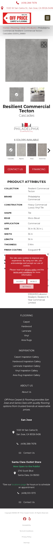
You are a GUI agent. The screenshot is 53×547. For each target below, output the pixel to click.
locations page (19, 484)
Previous (4, 93)
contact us (28, 453)
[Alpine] (21, 150)
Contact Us (15, 169)
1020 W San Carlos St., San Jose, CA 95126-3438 (29, 8)
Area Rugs (26, 340)
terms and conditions (22, 272)
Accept (19, 281)
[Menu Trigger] (47, 18)
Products (31, 28)
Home (6, 28)
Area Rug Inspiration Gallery (26, 375)
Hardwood (26, 326)
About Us (26, 392)
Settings (26, 286)
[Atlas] (32, 150)
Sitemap (26, 543)
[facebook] (25, 519)
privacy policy (31, 270)
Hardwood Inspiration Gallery (26, 361)
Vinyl (23, 28)
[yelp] (30, 519)
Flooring (15, 28)
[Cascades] (11, 150)
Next (48, 93)
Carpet (26, 322)
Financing (39, 169)
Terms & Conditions (26, 531)
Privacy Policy (26, 537)
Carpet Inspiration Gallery (26, 357)
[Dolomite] (42, 150)
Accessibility (26, 525)
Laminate (26, 331)
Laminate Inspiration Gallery (26, 366)
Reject (33, 281)
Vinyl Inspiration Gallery (26, 370)
